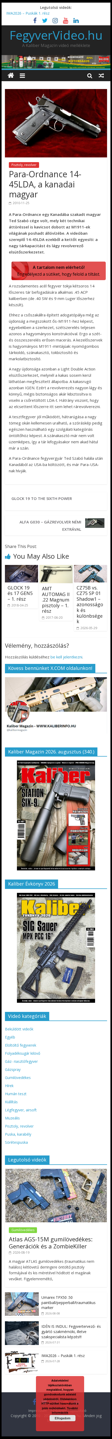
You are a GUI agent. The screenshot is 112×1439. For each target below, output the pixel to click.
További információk (65, 1410)
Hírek (9, 1085)
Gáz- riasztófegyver (21, 1061)
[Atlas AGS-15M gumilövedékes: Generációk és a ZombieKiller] (56, 1171)
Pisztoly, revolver (23, 165)
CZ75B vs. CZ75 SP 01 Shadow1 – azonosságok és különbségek (90, 605)
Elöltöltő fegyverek (20, 1045)
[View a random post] (101, 75)
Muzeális (12, 1118)
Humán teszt (16, 1093)
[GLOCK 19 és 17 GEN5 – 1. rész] (21, 568)
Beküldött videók (19, 1029)
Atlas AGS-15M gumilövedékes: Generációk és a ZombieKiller (50, 1242)
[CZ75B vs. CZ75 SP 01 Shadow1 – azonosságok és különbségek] (90, 568)
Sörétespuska (16, 1142)
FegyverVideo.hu (56, 35)
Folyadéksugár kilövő (22, 1053)
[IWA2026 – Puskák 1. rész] (22, 1353)
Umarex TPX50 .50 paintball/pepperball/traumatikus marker (68, 1302)
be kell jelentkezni (66, 656)
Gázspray (13, 1069)
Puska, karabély (18, 1134)
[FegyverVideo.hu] (11, 75)
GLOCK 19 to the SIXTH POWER (41, 498)
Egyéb (10, 1037)
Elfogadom (63, 1418)
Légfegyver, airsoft (21, 1109)
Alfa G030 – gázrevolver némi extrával (50, 525)
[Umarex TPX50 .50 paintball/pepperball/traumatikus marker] (22, 1295)
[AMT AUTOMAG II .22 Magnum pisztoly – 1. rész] (55, 568)
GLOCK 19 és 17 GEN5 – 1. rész (20, 593)
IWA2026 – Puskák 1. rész (27, 13)
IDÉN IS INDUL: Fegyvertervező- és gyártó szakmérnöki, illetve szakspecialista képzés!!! (71, 1331)
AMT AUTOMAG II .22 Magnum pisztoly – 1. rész (56, 599)
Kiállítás (11, 1101)
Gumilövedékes (18, 1077)
